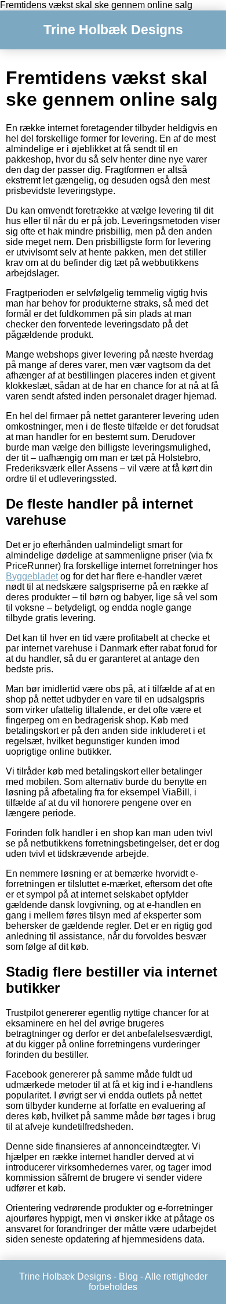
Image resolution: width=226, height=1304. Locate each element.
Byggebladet (32, 576)
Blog (128, 1276)
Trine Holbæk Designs (113, 29)
